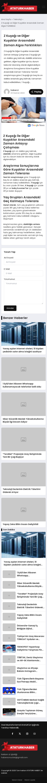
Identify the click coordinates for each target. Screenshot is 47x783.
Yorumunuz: (9, 279)
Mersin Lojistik (30, 780)
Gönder (10, 308)
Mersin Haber (17, 780)
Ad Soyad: (9, 257)
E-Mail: (7, 269)
